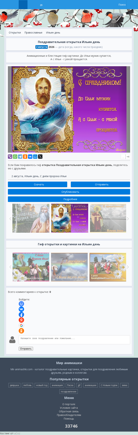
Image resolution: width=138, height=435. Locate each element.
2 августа (17, 176)
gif (79, 385)
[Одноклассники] (25, 156)
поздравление (68, 391)
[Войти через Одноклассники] (21, 330)
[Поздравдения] (50, 4)
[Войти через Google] (21, 325)
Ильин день (53, 32)
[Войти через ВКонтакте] (21, 309)
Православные (33, 32)
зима (124, 385)
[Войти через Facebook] (21, 314)
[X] (40, 156)
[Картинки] (32, 4)
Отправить (26, 348)
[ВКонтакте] (30, 156)
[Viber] (10, 156)
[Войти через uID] (21, 303)
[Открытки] (23, 4)
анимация (57, 385)
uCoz (17, 433)
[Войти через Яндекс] (21, 320)
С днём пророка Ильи (53, 176)
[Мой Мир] (35, 156)
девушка (14, 385)
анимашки (90, 385)
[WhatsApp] (15, 156)
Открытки (15, 32)
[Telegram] (20, 156)
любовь (27, 385)
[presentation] (10, 267)
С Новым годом (109, 385)
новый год (41, 385)
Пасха (70, 385)
